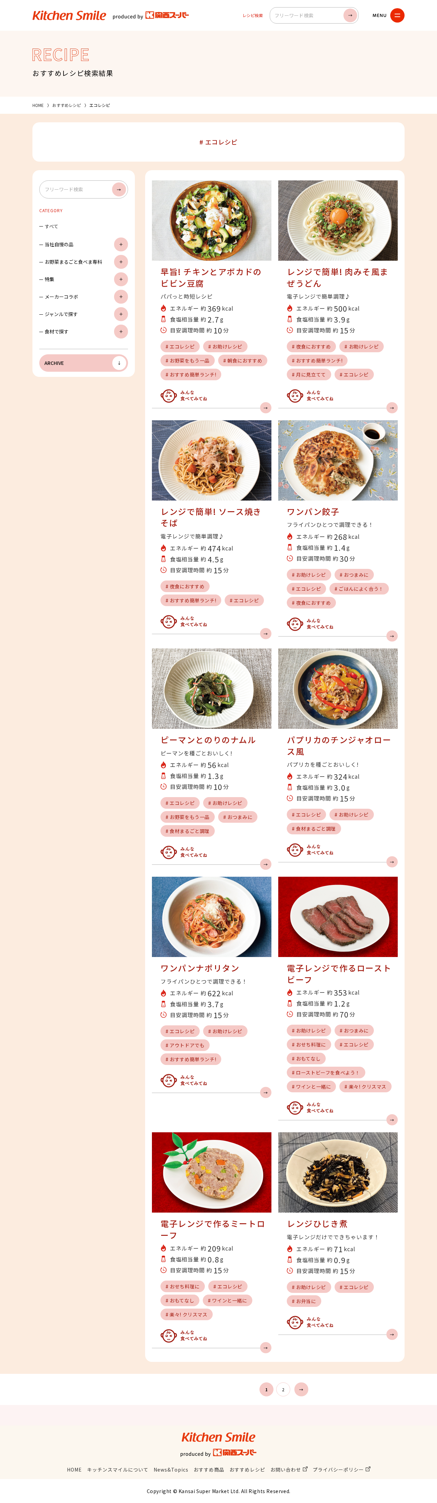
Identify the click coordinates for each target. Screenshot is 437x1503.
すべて (51, 226)
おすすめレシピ (66, 105)
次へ (301, 1389)
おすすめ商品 (209, 1469)
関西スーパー (151, 15)
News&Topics (171, 1469)
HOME (38, 105)
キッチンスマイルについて (118, 1469)
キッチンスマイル (69, 15)
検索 (350, 15)
